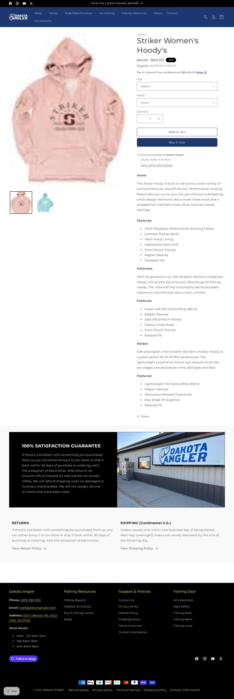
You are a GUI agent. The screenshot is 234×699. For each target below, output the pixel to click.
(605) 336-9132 (30, 600)
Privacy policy (103, 690)
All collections (183, 600)
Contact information (185, 690)
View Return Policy (26, 548)
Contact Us (126, 600)
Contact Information (133, 632)
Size (139, 79)
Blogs (68, 619)
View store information (157, 165)
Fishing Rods (183, 613)
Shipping (142, 65)
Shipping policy (155, 690)
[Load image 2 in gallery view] (45, 203)
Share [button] (145, 416)
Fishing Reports (75, 600)
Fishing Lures (183, 625)
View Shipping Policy (136, 548)
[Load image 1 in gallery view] (21, 203)
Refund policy (79, 690)
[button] (40, 13)
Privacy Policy (128, 606)
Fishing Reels (183, 619)
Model (141, 95)
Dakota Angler (53, 689)
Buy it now (177, 142)
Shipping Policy (130, 619)
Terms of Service (130, 625)
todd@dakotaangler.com (38, 607)
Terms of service (128, 690)
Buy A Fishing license (79, 613)
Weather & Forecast (77, 606)
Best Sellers (182, 606)
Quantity (142, 111)
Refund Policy (128, 613)
